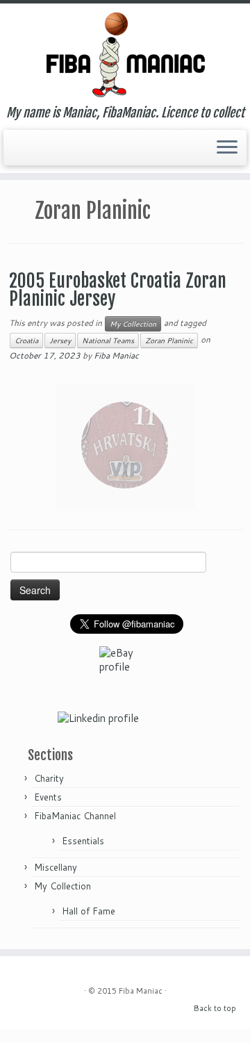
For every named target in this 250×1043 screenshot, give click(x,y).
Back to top (215, 1008)
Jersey (60, 340)
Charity (49, 778)
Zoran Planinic (169, 340)
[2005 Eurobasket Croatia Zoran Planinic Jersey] (124, 445)
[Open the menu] (227, 148)
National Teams (108, 340)
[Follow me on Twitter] (15, 149)
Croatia (26, 340)
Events (48, 797)
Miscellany (55, 867)
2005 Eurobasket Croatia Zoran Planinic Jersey (117, 290)
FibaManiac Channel (75, 816)
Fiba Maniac (116, 355)
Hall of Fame (88, 911)
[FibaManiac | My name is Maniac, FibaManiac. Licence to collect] (125, 54)
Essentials (83, 841)
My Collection (133, 324)
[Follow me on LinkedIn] (28, 149)
